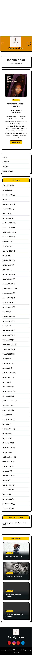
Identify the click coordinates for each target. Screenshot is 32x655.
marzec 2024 (7, 321)
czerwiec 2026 (7, 195)
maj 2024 (5, 312)
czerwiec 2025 (7, 251)
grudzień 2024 (7, 279)
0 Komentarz (16, 112)
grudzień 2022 (7, 391)
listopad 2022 (7, 396)
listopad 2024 (7, 284)
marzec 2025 (6, 265)
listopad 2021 (7, 452)
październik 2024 (8, 288)
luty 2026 (5, 213)
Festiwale (5, 166)
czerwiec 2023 (7, 363)
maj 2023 (5, 368)
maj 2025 (5, 256)
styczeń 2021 (7, 499)
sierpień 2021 (7, 466)
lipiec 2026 (6, 190)
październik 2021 (8, 457)
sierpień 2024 (7, 298)
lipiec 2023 (6, 359)
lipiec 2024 (6, 302)
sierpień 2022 (7, 410)
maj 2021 (5, 480)
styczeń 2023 (7, 387)
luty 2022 (5, 438)
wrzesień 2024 (7, 293)
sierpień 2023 (7, 354)
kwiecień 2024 (7, 316)
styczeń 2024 (7, 330)
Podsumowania (7, 171)
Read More (16, 142)
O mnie (4, 157)
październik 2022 (8, 401)
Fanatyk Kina (15, 48)
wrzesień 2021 (7, 462)
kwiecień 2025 (7, 260)
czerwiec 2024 (7, 307)
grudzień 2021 (7, 448)
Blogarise (26, 650)
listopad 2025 (7, 227)
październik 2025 (8, 232)
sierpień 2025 (7, 242)
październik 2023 (8, 345)
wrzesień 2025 (7, 237)
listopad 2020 (7, 508)
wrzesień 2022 (7, 405)
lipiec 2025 (6, 246)
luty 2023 (5, 382)
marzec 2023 (6, 377)
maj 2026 (5, 199)
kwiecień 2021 (7, 485)
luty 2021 (5, 494)
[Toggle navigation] (2, 44)
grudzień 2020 (7, 504)
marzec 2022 (7, 433)
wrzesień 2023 (7, 349)
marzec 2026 (7, 209)
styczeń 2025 (7, 274)
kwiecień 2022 (7, 429)
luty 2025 (5, 270)
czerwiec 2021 (7, 476)
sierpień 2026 (7, 185)
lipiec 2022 (6, 415)
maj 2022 (5, 424)
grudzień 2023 (7, 335)
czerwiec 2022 (7, 419)
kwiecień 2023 (7, 373)
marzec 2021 (6, 490)
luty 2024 (5, 326)
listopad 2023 (7, 340)
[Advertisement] (16, 19)
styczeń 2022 (7, 443)
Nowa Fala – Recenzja (13, 576)
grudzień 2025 (7, 223)
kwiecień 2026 (7, 204)
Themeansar (16, 652)
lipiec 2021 (6, 471)
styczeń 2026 (7, 218)
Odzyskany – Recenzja (10, 523)
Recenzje (16, 100)
